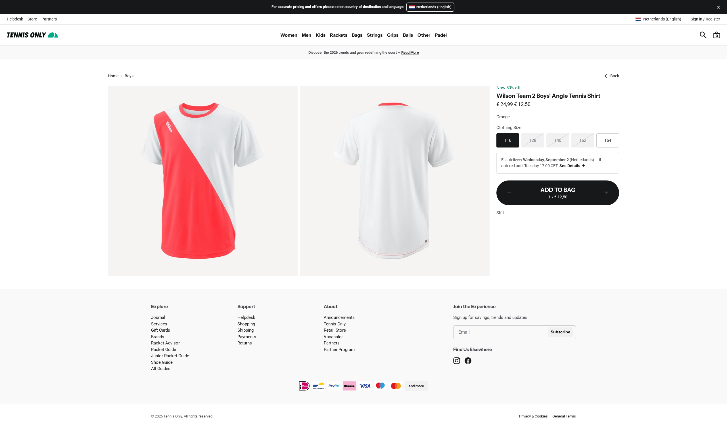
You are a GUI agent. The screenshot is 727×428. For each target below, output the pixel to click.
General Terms (564, 416)
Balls (408, 35)
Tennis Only (335, 324)
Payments (246, 336)
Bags (357, 35)
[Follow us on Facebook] (468, 360)
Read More (410, 52)
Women (288, 35)
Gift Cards (160, 330)
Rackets (338, 35)
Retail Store (335, 330)
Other (423, 35)
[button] (717, 35)
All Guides (160, 368)
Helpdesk (15, 19)
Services (159, 324)
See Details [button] (569, 165)
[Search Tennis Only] (703, 35)
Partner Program (339, 349)
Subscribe (560, 331)
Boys (129, 76)
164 (611, 140)
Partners (49, 19)
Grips (392, 35)
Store (32, 19)
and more (416, 386)
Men (306, 35)
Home (113, 76)
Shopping (246, 324)
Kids (320, 35)
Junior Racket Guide (170, 355)
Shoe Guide (162, 362)
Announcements (339, 317)
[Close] (717, 7)
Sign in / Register (705, 19)
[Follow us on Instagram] (456, 360)
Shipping (245, 330)
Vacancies (334, 336)
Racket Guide (163, 349)
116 (511, 140)
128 (536, 140)
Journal (158, 317)
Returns (244, 343)
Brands (157, 336)
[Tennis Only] (32, 35)
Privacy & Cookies (533, 416)
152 (586, 140)
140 (561, 140)
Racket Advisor (165, 343)
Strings (375, 35)
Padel (441, 35)
